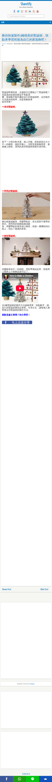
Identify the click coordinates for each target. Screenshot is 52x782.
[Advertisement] (21, 54)
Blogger (32, 684)
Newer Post (6, 589)
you (38, 11)
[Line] (32, 779)
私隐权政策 (26, 774)
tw (18, 11)
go (22, 11)
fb (14, 11)
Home (3, 43)
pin (26, 11)
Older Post (44, 589)
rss (34, 11)
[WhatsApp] (19, 779)
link (30, 11)
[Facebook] (6, 779)
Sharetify (26, 4)
